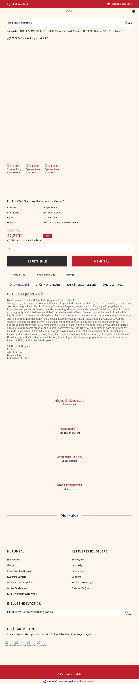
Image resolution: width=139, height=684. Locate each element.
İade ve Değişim (81, 588)
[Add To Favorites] (43, 275)
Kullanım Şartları (16, 576)
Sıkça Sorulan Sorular (19, 570)
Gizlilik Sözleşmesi (17, 588)
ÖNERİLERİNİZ (113, 284)
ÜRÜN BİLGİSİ (19, 284)
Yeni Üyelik (78, 559)
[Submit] (128, 613)
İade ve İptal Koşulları (20, 582)
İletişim (11, 565)
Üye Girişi (77, 565)
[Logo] (69, 10)
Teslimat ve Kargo (82, 582)
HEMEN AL (101, 261)
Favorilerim (78, 570)
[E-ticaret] (69, 681)
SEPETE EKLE (37, 261)
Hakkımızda (13, 559)
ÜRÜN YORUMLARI (47, 284)
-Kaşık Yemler (50, 207)
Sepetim (76, 576)
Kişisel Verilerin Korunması (22, 593)
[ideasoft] (50, 681)
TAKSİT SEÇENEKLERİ (81, 284)
